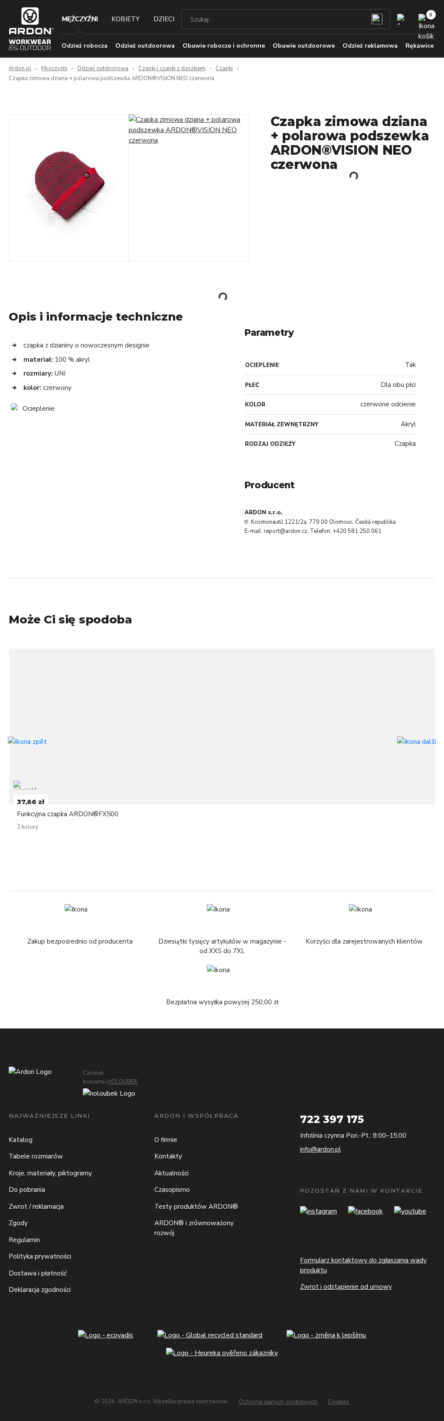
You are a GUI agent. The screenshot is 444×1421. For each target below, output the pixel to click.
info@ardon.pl (320, 1149)
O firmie (165, 1140)
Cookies (338, 1402)
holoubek (122, 1082)
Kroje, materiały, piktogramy (50, 1173)
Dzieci (163, 19)
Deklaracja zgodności (40, 1289)
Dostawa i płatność (38, 1273)
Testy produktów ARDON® (196, 1206)
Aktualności (171, 1173)
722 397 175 (332, 1119)
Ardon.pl (20, 68)
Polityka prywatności (40, 1256)
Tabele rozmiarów (36, 1156)
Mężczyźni (80, 19)
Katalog (21, 1140)
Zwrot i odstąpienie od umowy (346, 1286)
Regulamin (24, 1240)
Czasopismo (172, 1189)
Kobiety (125, 19)
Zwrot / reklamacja (36, 1206)
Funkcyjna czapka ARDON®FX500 (67, 814)
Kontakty (168, 1156)
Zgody (18, 1223)
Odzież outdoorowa (102, 68)
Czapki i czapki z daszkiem (172, 68)
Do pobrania (27, 1189)
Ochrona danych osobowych (277, 1402)
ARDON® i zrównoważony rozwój (194, 1228)
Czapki (224, 68)
